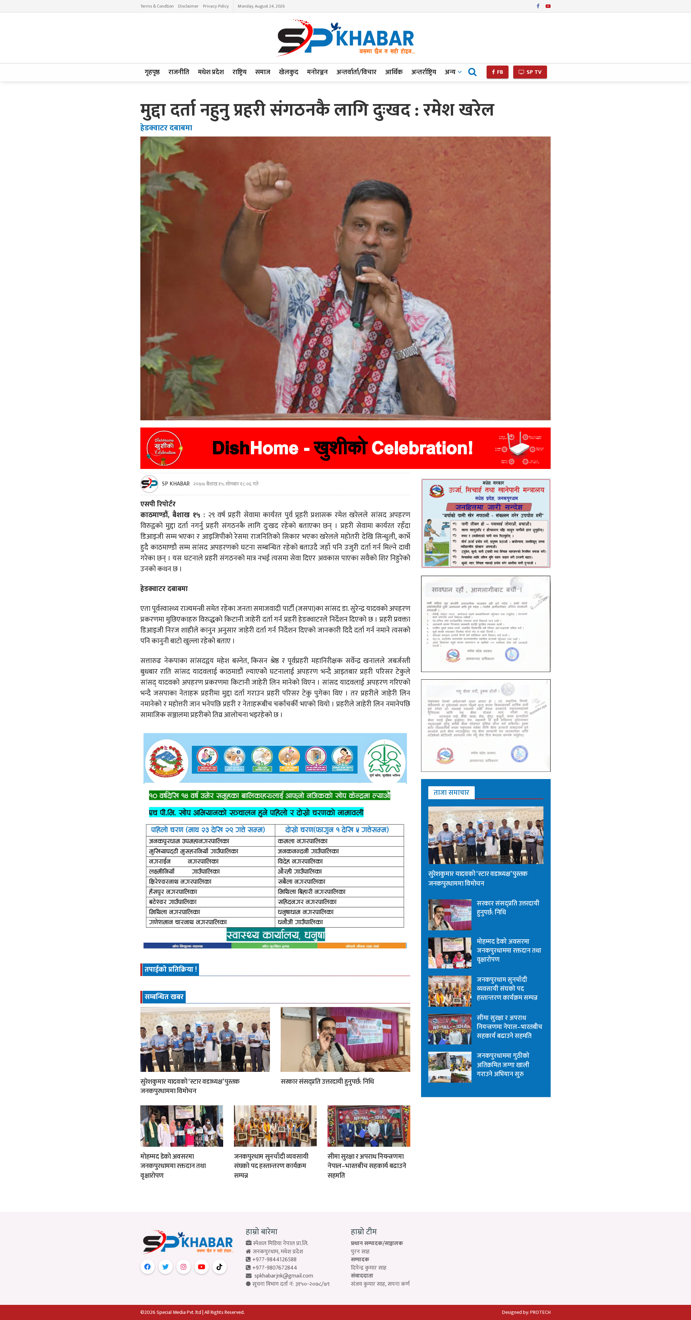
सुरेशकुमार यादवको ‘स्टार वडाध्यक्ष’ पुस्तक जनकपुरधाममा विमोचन (190, 1086)
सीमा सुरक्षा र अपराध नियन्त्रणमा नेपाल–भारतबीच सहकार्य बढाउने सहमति (367, 1166)
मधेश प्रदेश (211, 72)
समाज (262, 72)
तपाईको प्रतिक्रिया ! (171, 969)
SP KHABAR (176, 484)
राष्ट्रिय (239, 72)
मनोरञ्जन (317, 72)
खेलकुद (288, 72)
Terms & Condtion (157, 6)
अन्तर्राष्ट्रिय (423, 72)
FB (499, 72)
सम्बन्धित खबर (164, 997)
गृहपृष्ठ (152, 72)
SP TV (533, 72)
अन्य (450, 72)
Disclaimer (188, 6)
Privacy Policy (216, 6)
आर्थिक (394, 72)
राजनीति (178, 72)
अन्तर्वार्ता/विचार (356, 72)
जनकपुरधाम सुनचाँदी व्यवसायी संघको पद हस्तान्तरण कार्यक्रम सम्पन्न (271, 1166)
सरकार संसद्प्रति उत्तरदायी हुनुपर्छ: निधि (327, 1081)
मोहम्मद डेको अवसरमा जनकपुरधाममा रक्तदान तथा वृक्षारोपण (173, 1166)
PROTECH (540, 1312)
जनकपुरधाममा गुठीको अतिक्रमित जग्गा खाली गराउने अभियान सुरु (503, 1065)
